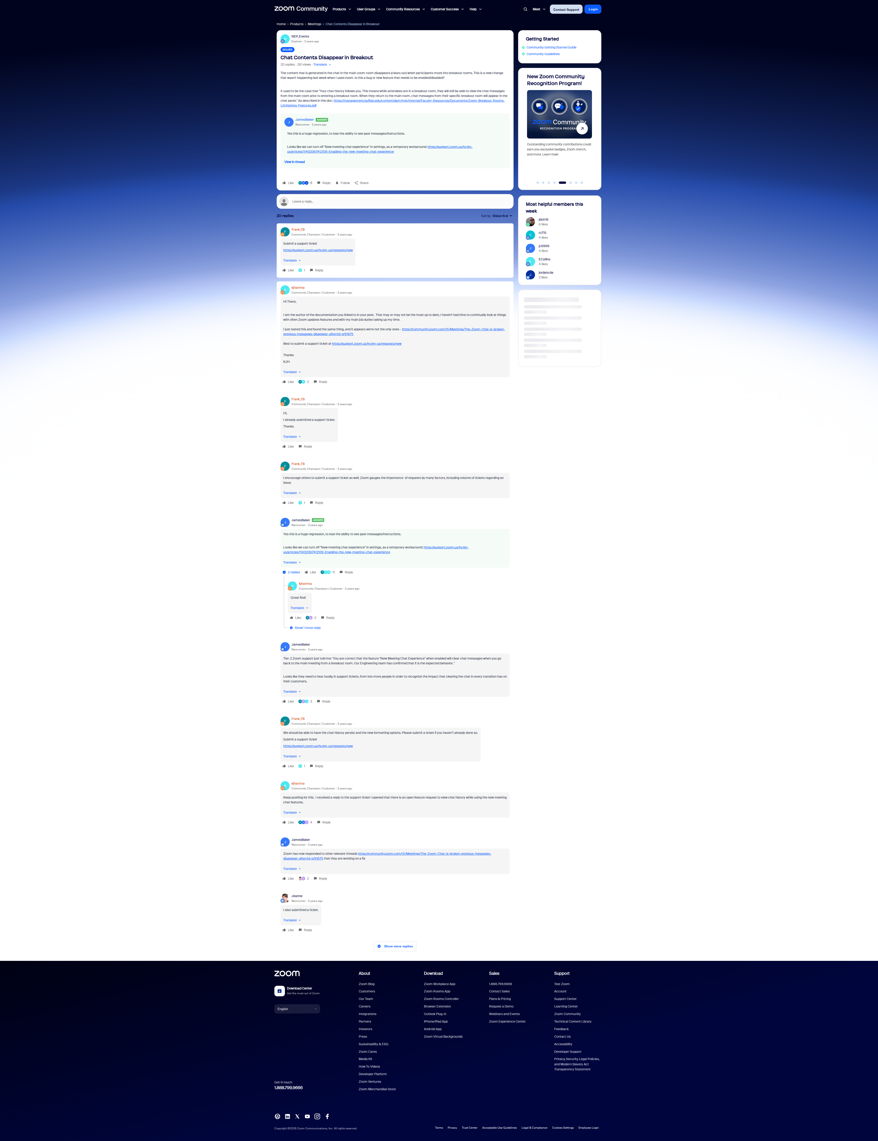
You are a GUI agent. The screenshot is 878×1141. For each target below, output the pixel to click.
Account (560, 991)
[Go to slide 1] (538, 183)
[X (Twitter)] (297, 1116)
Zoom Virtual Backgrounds (443, 1036)
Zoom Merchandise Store (377, 1089)
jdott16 (544, 219)
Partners (365, 1021)
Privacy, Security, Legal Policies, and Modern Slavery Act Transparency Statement (577, 1064)
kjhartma (298, 288)
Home (281, 24)
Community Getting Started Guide (551, 47)
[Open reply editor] (395, 201)
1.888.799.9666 (288, 1087)
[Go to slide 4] (554, 183)
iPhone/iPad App (436, 1021)
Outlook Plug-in (435, 1014)
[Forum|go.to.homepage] (301, 9)
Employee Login (588, 1128)
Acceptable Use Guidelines (499, 1128)
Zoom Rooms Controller (441, 999)
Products (296, 24)
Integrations (367, 1014)
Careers (364, 1006)
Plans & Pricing (500, 999)
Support (562, 973)
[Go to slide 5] (560, 183)
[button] (322, 64)
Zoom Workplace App (439, 984)
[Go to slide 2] (543, 183)
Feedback (561, 1029)
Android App (433, 1029)
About (364, 973)
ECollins (544, 259)
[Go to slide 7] (573, 183)
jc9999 (544, 246)
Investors (365, 1029)
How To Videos (369, 1066)
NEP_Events (300, 36)
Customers (367, 991)
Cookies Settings (563, 1128)
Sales (494, 973)
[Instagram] (317, 1116)
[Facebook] (327, 1116)
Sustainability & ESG (373, 1044)
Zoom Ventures (370, 1082)
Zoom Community (567, 1014)
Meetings (314, 24)
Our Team (366, 999)
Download (433, 973)
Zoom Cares (368, 1052)
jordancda (546, 272)
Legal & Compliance (534, 1128)
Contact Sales (499, 991)
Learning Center (566, 1006)
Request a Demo (501, 1006)
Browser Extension (437, 1006)
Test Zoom (562, 984)
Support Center (565, 999)
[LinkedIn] (287, 1116)
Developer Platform (373, 1074)
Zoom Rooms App (437, 991)
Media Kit (365, 1059)
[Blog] (277, 1116)
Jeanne (297, 896)
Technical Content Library (573, 1021)
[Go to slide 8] (582, 183)
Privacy (452, 1128)
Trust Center (469, 1128)
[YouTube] (307, 1116)
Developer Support (567, 1052)
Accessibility (563, 1044)
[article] (395, 250)
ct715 (542, 233)
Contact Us (562, 1036)
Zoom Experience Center (507, 1021)
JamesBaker (304, 120)
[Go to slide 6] (566, 183)
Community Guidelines (543, 54)
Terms (439, 1128)
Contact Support (566, 9)
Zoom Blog (367, 984)
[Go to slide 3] (549, 183)
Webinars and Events (504, 1014)
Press (363, 1036)
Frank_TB (298, 229)
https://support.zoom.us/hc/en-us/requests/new (318, 250)
